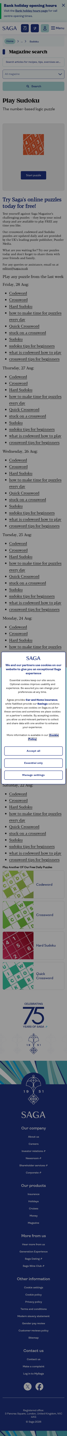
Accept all (33, 751)
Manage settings (33, 775)
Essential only (33, 763)
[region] (33, 718)
